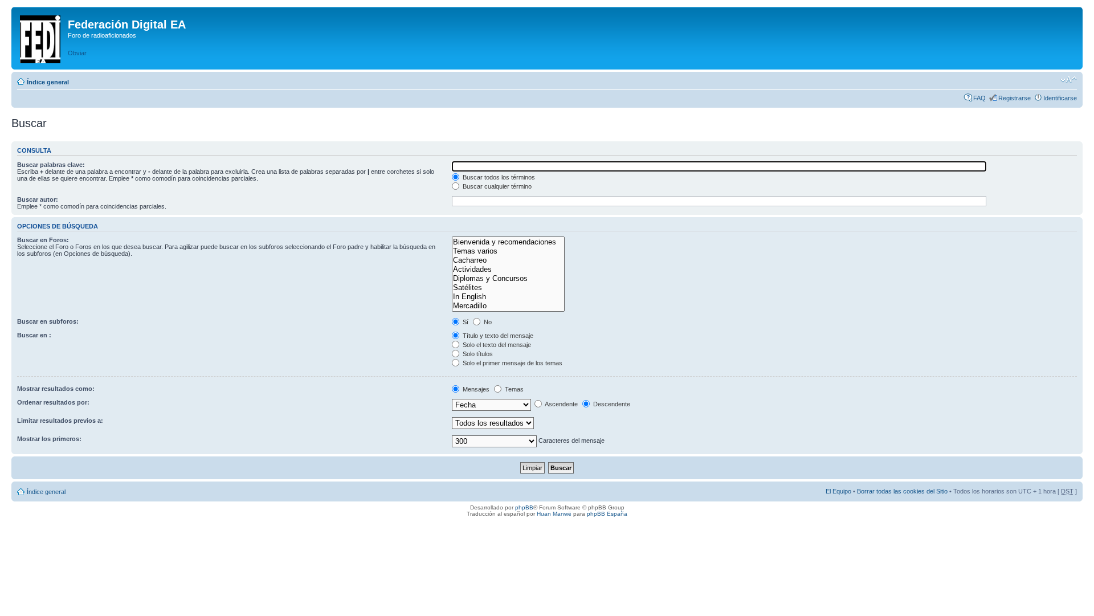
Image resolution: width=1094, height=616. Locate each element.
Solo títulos (477, 353)
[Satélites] (508, 287)
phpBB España (607, 514)
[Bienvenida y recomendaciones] (508, 242)
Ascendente (561, 404)
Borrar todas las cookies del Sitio (902, 491)
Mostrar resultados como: (56, 388)
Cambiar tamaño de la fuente (1068, 80)
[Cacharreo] (508, 260)
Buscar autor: (37, 199)
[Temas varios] (508, 251)
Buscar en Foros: (43, 239)
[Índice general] (41, 37)
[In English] (508, 296)
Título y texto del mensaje (497, 335)
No (487, 322)
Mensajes (475, 389)
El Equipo (838, 491)
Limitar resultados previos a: (60, 420)
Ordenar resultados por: (53, 402)
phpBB (524, 507)
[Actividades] (508, 269)
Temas (513, 389)
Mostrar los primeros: (49, 438)
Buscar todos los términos (498, 177)
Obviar (77, 53)
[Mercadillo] (508, 306)
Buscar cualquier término (496, 186)
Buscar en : (34, 335)
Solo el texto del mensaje (496, 344)
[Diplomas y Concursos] (508, 278)
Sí (464, 322)
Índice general (48, 82)
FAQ (979, 98)
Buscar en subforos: (48, 321)
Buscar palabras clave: (51, 164)
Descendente (610, 404)
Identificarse (1060, 98)
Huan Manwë (554, 514)
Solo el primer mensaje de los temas (511, 363)
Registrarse (1014, 98)
